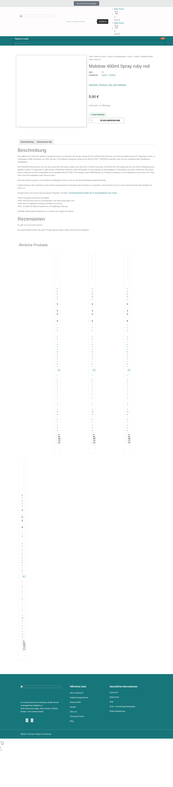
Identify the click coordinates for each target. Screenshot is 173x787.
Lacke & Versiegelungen (117, 56)
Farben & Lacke (21, 39)
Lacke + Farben (134, 56)
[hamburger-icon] (163, 38)
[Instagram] (27, 720)
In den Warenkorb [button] (60, 439)
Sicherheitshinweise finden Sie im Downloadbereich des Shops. (93, 193)
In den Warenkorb (110, 121)
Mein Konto (119, 9)
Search (103, 21)
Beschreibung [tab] (27, 142)
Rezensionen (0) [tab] (44, 142)
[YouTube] (32, 720)
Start (91, 56)
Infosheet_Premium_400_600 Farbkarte (107, 85)
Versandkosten (57, 351)
